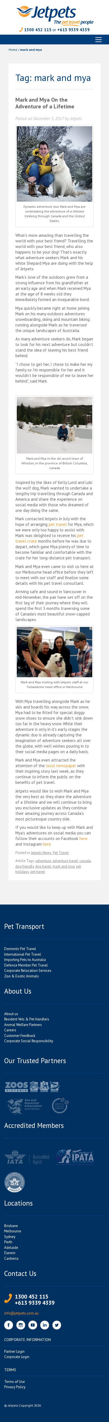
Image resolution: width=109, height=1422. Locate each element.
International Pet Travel (22, 954)
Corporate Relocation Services (27, 970)
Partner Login (14, 1351)
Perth (8, 1242)
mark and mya (64, 866)
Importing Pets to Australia (25, 959)
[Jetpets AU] (55, 15)
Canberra (11, 1258)
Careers (10, 1030)
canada (85, 860)
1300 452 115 (37, 29)
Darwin (9, 1253)
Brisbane (11, 1225)
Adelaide (11, 1247)
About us (11, 1013)
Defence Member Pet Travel (26, 965)
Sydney (9, 1236)
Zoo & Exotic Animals (21, 976)
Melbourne (12, 1231)
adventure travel (65, 860)
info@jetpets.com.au (21, 1313)
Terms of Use (14, 1381)
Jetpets (76, 118)
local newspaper (61, 765)
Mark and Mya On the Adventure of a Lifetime (44, 103)
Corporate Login (16, 1356)
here (83, 838)
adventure (43, 860)
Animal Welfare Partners (23, 1024)
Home (13, 49)
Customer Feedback (19, 1035)
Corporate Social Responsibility (28, 1041)
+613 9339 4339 (73, 29)
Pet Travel (61, 852)
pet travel (58, 524)
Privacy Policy (14, 1387)
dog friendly (24, 866)
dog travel (43, 866)
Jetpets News (41, 852)
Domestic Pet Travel (20, 948)
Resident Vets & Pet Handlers (26, 1019)
